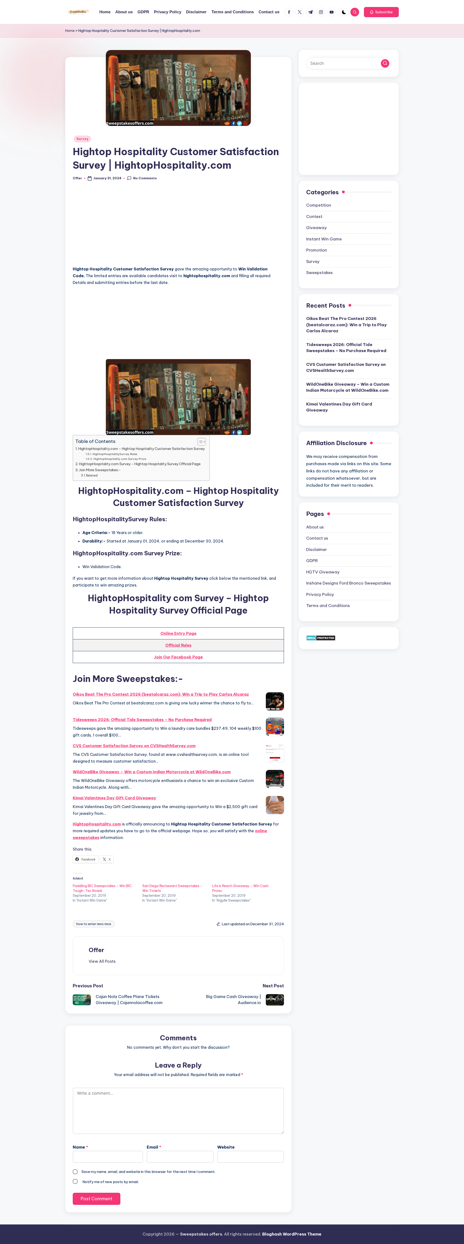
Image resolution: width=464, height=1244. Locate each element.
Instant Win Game (324, 238)
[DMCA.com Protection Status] (320, 637)
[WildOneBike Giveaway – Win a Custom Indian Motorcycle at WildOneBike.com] (275, 779)
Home (70, 31)
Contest (314, 216)
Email (154, 1147)
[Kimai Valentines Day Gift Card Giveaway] (275, 805)
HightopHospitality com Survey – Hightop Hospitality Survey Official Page (140, 464)
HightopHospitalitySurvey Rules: (115, 454)
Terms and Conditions (328, 605)
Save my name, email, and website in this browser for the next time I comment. (148, 1171)
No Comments (145, 178)
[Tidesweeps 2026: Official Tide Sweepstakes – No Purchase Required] (275, 727)
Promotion (316, 250)
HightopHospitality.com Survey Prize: (120, 459)
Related (92, 475)
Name (80, 1147)
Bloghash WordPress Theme (291, 1234)
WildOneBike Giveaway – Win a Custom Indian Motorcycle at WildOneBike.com (152, 771)
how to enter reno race (93, 924)
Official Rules (178, 645)
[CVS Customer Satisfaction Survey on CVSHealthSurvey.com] (275, 753)
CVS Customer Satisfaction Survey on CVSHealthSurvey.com (134, 745)
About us (315, 526)
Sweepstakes (319, 272)
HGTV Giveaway (323, 571)
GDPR (312, 560)
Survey (82, 139)
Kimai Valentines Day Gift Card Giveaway (114, 798)
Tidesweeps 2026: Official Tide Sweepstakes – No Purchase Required (142, 719)
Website (226, 1147)
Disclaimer (316, 549)
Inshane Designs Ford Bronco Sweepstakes (348, 583)
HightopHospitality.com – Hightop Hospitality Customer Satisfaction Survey (141, 449)
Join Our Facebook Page (178, 657)
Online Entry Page (178, 633)
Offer (96, 950)
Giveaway (316, 227)
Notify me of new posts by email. (110, 1181)
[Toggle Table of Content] (199, 442)
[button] (381, 12)
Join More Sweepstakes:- (100, 470)
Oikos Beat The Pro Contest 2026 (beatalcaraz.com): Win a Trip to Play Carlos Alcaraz (161, 694)
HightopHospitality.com (97, 824)
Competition (318, 205)
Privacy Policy (320, 594)
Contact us (317, 538)
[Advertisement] (178, 226)
